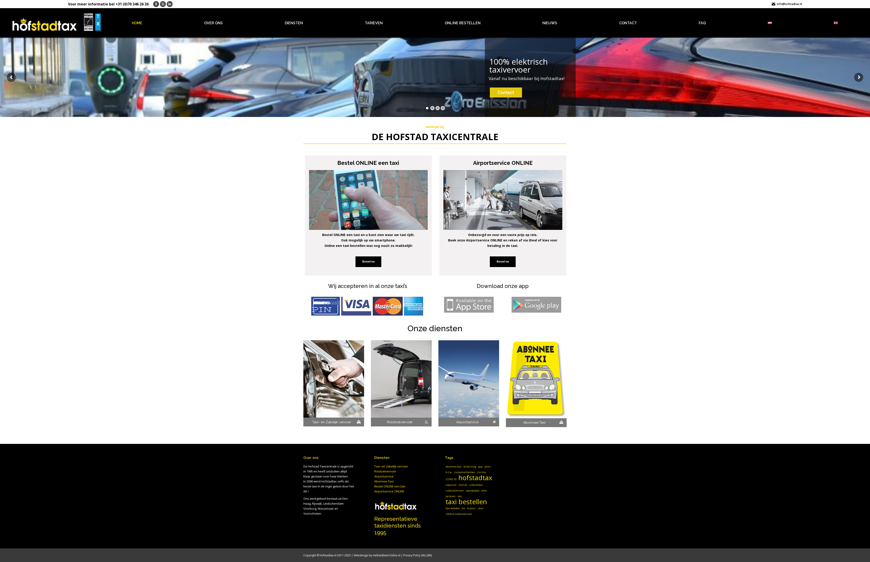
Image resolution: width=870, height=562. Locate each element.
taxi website (453, 508)
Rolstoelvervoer (385, 471)
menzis (463, 485)
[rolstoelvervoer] (401, 383)
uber (481, 508)
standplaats (472, 490)
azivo (488, 466)
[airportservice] (468, 383)
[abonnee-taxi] (536, 383)
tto (463, 508)
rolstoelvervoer (455, 490)
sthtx (484, 490)
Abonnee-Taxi (384, 481)
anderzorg (470, 466)
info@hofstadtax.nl (789, 4)
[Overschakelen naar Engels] (836, 22)
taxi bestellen (466, 501)
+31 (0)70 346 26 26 (132, 4)
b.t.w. (449, 472)
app (480, 466)
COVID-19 (451, 479)
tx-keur (471, 508)
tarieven (451, 496)
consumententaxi (464, 472)
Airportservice (384, 476)
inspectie (451, 485)
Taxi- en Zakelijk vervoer (391, 466)
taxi (460, 496)
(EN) (429, 555)
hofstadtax (475, 477)
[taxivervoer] (333, 383)
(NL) (423, 555)
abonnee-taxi (454, 466)
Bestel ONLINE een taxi (389, 486)
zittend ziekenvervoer (459, 514)
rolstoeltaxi (476, 485)
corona (481, 472)
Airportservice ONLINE (389, 491)
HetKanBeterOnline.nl (386, 555)
